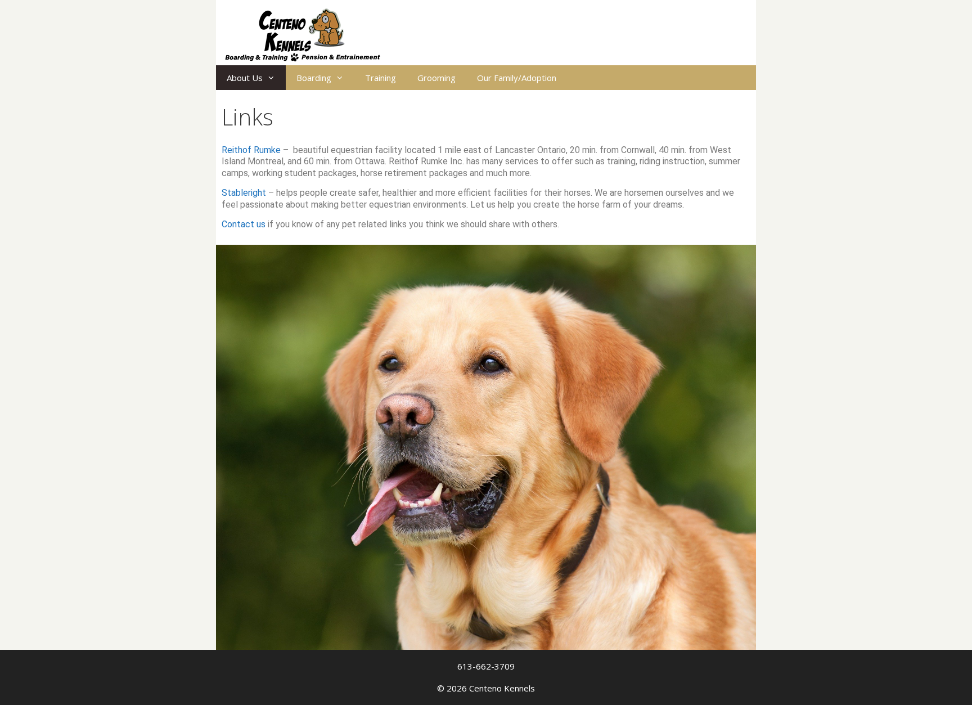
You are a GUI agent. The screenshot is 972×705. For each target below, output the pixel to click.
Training (380, 77)
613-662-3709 (486, 666)
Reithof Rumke (251, 150)
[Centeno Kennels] (302, 34)
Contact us (244, 224)
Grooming (436, 77)
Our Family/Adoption (516, 77)
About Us (245, 77)
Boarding (313, 77)
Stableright (245, 192)
